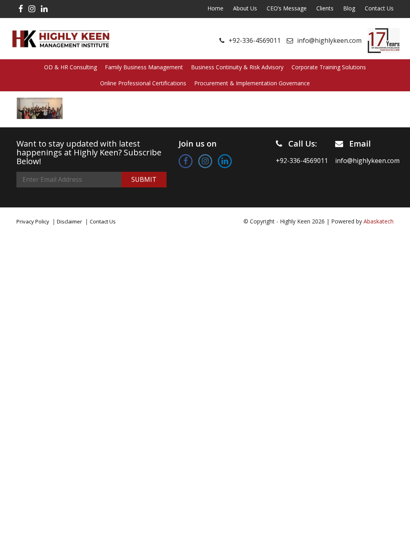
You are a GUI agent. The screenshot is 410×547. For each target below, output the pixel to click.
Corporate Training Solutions (328, 67)
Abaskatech (379, 221)
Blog (349, 8)
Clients (325, 8)
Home (215, 8)
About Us (245, 8)
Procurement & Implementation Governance (252, 83)
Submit (144, 179)
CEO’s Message (287, 8)
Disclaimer (69, 221)
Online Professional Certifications (143, 83)
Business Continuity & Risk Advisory (237, 67)
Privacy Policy (32, 221)
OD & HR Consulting (70, 67)
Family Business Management (144, 67)
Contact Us (379, 8)
